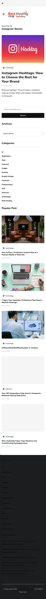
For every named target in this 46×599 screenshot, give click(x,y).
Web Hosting (7, 201)
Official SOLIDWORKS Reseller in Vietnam (20, 348)
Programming (7, 184)
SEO (3, 188)
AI (2, 152)
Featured (5, 164)
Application (6, 156)
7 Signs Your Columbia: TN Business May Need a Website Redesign (22, 301)
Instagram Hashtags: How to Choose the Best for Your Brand (22, 77)
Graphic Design (8, 176)
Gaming (5, 172)
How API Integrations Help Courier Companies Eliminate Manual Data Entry (21, 394)
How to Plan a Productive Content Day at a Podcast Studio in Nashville (20, 253)
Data (3, 160)
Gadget (4, 168)
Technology (6, 197)
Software (5, 192)
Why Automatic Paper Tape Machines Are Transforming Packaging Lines (19, 442)
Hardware (5, 180)
